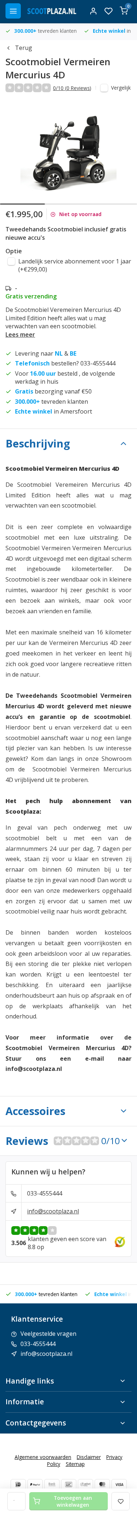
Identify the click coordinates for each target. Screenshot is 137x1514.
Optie (13, 251)
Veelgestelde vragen (48, 1334)
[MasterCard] (102, 1484)
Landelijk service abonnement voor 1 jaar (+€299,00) (74, 265)
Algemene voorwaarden (43, 1457)
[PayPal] (35, 1484)
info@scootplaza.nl (53, 1211)
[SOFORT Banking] (85, 1484)
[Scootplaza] (51, 11)
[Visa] (119, 1484)
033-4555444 (44, 1193)
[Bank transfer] (52, 1484)
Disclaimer (89, 1457)
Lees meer (20, 334)
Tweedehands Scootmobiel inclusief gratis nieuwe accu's (65, 233)
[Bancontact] (68, 1484)
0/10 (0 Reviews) (72, 88)
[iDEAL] (18, 1484)
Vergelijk (121, 87)
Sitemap (75, 1463)
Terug (23, 48)
